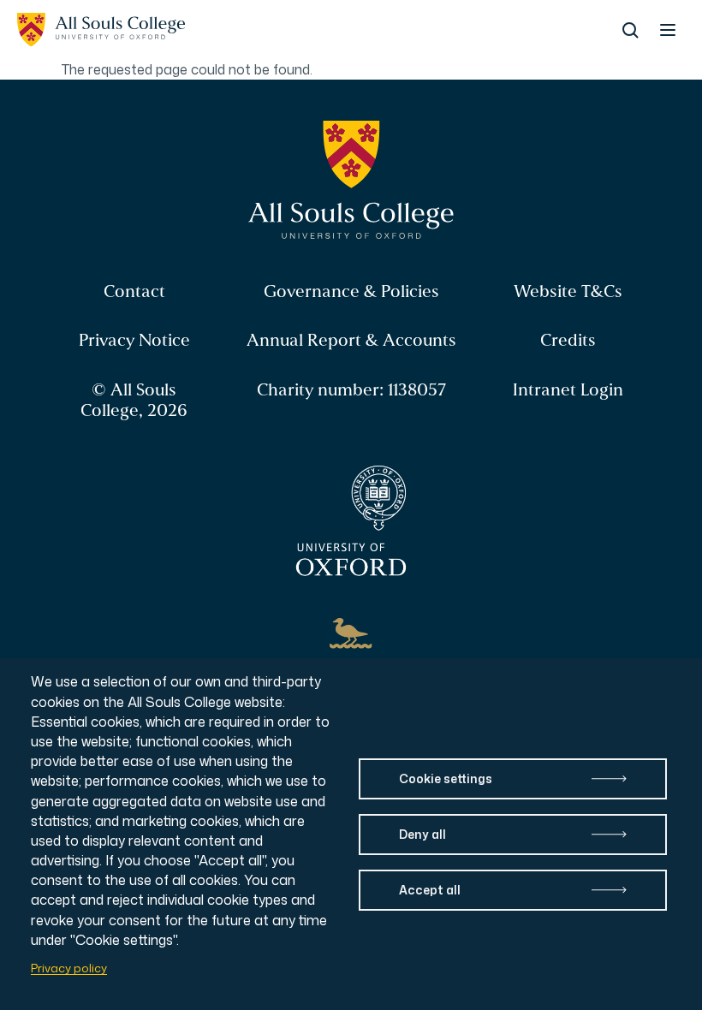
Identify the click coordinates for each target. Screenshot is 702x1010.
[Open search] (630, 30)
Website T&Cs (568, 291)
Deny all (422, 834)
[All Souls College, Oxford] (101, 30)
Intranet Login (568, 390)
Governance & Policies (351, 291)
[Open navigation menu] (668, 30)
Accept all (430, 890)
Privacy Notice (134, 340)
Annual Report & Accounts (351, 340)
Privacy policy (69, 968)
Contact (134, 291)
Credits (568, 340)
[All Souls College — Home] (351, 181)
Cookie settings (445, 778)
